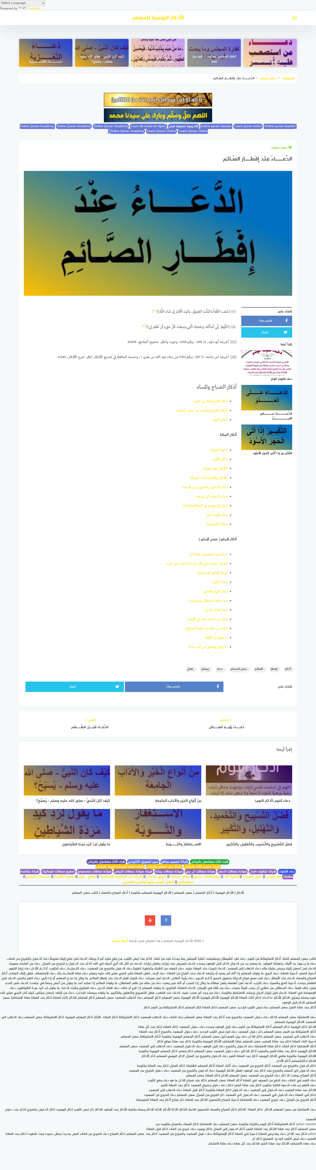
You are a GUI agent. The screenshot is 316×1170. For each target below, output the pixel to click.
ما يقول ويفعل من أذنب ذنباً (158, 61)
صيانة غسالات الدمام (232, 871)
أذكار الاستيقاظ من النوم (210, 401)
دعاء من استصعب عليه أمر (270, 61)
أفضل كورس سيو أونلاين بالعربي (148, 882)
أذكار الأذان (219, 459)
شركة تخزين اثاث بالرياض (202, 866)
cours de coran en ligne (148, 126)
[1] (155, 310)
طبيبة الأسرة (64, 877)
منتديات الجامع (38, 877)
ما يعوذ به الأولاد (215, 637)
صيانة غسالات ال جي (200, 871)
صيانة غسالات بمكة (169, 871)
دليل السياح (252, 877)
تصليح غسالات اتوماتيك (58, 871)
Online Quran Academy (74, 126)
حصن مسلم (279, 147)
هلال (190, 669)
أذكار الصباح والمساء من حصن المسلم (202, 410)
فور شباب (273, 877)
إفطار (274, 669)
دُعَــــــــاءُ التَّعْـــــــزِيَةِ (46, 61)
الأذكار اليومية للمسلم (158, 17)
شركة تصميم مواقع (174, 862)
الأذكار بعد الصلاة (215, 468)
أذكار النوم (220, 420)
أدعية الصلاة (218, 450)
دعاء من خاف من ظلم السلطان (206, 628)
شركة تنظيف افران (263, 871)
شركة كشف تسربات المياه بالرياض (120, 866)
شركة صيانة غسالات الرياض (133, 871)
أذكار (288, 669)
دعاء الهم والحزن (215, 591)
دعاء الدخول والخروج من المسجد (204, 487)
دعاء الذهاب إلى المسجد (211, 496)
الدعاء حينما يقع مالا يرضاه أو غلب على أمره (197, 563)
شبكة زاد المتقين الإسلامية (121, 877)
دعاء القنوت (287, 871)
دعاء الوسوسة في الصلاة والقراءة (204, 505)
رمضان (205, 669)
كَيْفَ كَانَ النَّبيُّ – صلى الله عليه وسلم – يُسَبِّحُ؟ (102, 59)
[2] (144, 325)
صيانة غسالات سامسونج (94, 871)
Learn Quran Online (161, 131)
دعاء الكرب (219, 582)
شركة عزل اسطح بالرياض (164, 866)
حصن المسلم (238, 669)
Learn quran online (248, 126)
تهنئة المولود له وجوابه (212, 573)
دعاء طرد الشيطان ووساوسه (208, 600)
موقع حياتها (180, 877)
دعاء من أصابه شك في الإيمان (207, 619)
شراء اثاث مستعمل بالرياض (209, 862)
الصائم (259, 669)
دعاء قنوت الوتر (216, 515)
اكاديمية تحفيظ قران (183, 126)
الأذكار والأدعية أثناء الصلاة (208, 478)
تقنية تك (231, 877)
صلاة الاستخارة (216, 524)
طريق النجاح (156, 877)
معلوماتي (185, 882)
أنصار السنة (120, 941)
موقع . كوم (87, 877)
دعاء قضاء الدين (215, 610)
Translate (33, 8)
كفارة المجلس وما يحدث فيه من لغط (214, 59)
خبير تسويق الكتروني (143, 862)
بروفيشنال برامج (207, 877)
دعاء (220, 669)
